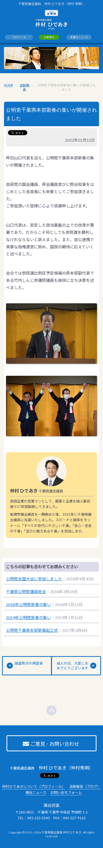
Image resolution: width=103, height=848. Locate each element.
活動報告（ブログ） (85, 786)
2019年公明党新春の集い (28, 617)
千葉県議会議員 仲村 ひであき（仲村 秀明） (51, 4)
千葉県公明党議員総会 (26, 591)
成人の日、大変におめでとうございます (72, 665)
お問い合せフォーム (66, 792)
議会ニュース (36, 792)
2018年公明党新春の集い (28, 604)
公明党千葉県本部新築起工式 (32, 630)
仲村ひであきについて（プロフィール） (33, 786)
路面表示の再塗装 (29, 663)
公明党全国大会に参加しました (34, 578)
